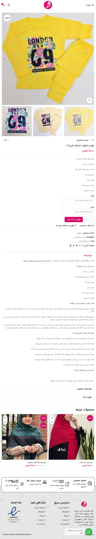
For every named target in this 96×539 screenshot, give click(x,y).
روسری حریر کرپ (86, 462)
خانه (92, 140)
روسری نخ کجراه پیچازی (37, 462)
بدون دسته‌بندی (82, 140)
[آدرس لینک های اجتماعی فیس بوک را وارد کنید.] (83, 245)
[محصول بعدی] (3, 140)
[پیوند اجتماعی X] (80, 245)
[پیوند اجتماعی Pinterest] (76, 245)
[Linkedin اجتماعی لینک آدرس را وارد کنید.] (73, 245)
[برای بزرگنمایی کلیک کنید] (89, 100)
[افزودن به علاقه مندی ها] (52, 422)
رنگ (92, 195)
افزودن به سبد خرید (73, 219)
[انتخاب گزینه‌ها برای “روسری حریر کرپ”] (52, 417)
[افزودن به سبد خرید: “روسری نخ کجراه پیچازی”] (5, 417)
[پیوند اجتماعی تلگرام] (70, 245)
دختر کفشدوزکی (84, 241)
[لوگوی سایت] (48, 5)
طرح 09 (78, 266)
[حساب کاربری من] (8, 5)
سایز (92, 207)
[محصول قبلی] (8, 140)
